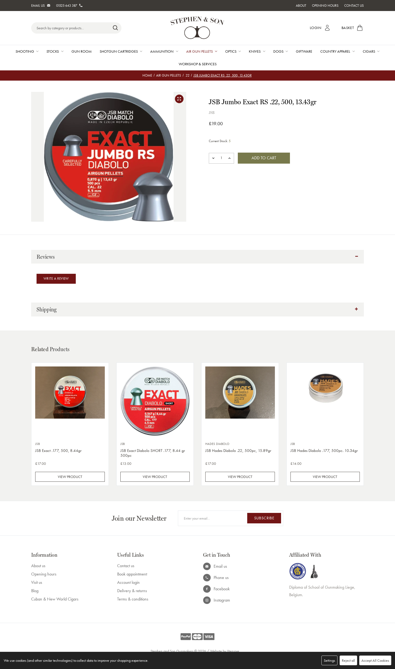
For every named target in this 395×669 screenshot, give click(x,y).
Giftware (304, 51)
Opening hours (43, 574)
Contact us (125, 566)
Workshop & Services (198, 64)
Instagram (222, 600)
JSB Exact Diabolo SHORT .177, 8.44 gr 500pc (152, 453)
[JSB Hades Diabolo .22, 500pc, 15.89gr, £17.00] (240, 401)
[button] (197, 257)
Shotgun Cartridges (119, 51)
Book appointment (132, 574)
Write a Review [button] (56, 278)
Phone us (221, 577)
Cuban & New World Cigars (54, 599)
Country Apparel (335, 51)
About (301, 5)
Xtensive (233, 651)
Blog (34, 591)
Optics (230, 51)
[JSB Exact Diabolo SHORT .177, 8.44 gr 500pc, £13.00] (155, 401)
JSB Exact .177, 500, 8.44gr (58, 450)
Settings (329, 660)
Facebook (222, 589)
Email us (220, 566)
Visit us (36, 582)
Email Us (38, 5)
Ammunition (162, 51)
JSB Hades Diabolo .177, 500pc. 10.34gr (324, 450)
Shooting (25, 51)
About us (38, 566)
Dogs (278, 51)
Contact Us (354, 5)
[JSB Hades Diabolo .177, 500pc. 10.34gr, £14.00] (325, 401)
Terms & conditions (132, 599)
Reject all (348, 660)
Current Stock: (220, 141)
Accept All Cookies (375, 660)
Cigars (369, 51)
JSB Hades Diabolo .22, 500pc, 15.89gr (238, 450)
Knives (255, 51)
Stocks (52, 51)
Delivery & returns (132, 591)
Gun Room (81, 51)
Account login (128, 582)
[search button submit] (115, 28)
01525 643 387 (66, 5)
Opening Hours (325, 5)
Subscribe (264, 518)
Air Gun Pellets (199, 51)
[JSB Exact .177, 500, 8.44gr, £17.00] (70, 401)
